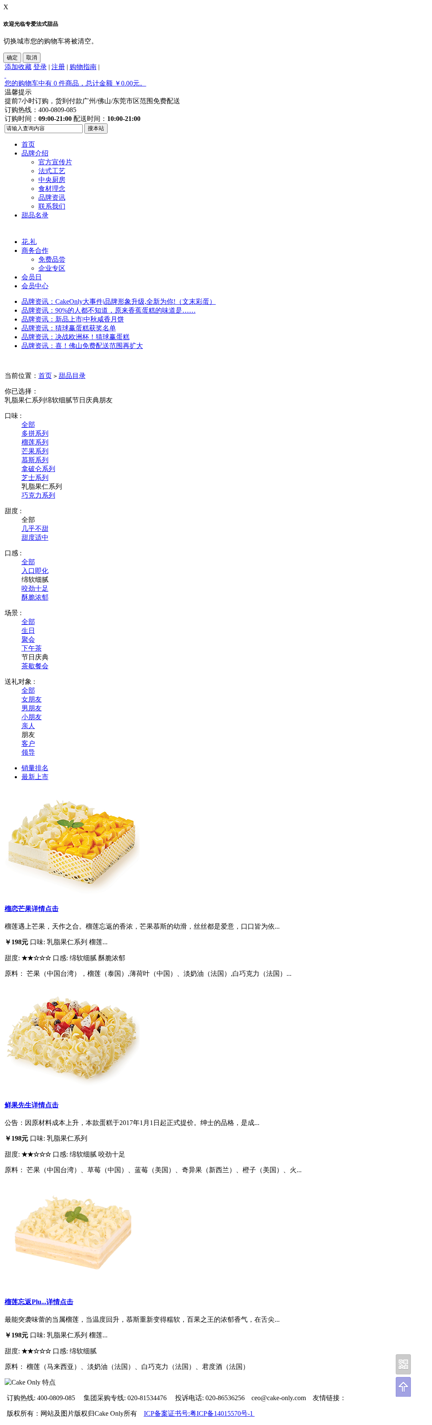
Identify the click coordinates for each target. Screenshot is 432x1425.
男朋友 (32, 708)
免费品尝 (51, 259)
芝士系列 (35, 477)
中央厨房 (51, 179)
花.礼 (29, 241)
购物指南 (83, 66)
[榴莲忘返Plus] (72, 1284)
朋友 (106, 400)
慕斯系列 (35, 459)
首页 (28, 144)
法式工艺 (51, 170)
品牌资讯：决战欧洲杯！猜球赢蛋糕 (76, 336)
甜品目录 (72, 375)
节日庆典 (85, 400)
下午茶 (32, 648)
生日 (28, 630)
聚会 (28, 639)
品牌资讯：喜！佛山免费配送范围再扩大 (82, 345)
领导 (28, 752)
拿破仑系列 (38, 468)
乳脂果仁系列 (25, 400)
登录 (40, 66)
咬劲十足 (35, 588)
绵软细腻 (58, 400)
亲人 (28, 725)
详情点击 (45, 908)
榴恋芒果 (18, 908)
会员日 (32, 277)
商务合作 (35, 250)
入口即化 (35, 570)
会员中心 (35, 285)
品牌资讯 (51, 197)
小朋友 (32, 717)
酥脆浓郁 (35, 597)
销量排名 (35, 767)
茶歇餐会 (35, 666)
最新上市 (35, 776)
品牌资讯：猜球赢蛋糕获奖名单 (69, 328)
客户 (28, 743)
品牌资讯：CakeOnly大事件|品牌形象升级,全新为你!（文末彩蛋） (119, 301)
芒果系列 (35, 451)
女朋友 (32, 699)
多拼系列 (35, 433)
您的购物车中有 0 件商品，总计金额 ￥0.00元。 (75, 83)
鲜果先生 (18, 1105)
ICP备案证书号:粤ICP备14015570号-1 (199, 1413)
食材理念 (51, 188)
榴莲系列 (35, 442)
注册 (58, 66)
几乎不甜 (35, 528)
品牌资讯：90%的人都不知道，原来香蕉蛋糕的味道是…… (109, 310)
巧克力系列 (38, 495)
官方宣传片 (55, 162)
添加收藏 (18, 66)
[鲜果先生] (72, 1088)
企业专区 (51, 268)
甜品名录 (35, 215)
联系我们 (51, 206)
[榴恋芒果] (72, 891)
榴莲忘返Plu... (25, 1301)
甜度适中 (35, 537)
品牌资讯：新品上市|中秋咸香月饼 (73, 319)
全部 (28, 424)
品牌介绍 (35, 153)
